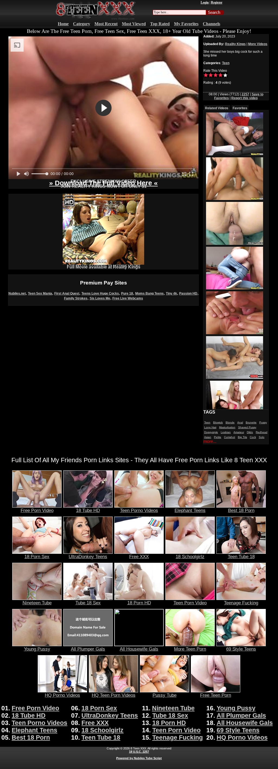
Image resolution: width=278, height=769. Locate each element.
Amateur (238, 432)
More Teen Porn (190, 649)
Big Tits (242, 437)
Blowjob (218, 422)
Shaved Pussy (247, 427)
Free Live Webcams (127, 298)
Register (216, 2)
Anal (240, 422)
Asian (207, 437)
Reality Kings (235, 44)
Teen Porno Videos (139, 510)
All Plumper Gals (88, 649)
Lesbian (226, 432)
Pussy (263, 422)
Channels (211, 23)
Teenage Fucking (241, 602)
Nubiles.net (17, 293)
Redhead (261, 432)
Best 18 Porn (241, 510)
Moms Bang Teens (149, 293)
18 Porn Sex (36, 556)
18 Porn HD (139, 602)
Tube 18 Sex (88, 602)
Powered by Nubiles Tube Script (139, 758)
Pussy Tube (164, 695)
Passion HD (188, 293)
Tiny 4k (171, 293)
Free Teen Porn (215, 695)
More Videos (257, 44)
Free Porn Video (37, 510)
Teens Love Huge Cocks (100, 293)
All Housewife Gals (139, 649)
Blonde (230, 422)
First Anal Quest (66, 293)
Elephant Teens (190, 510)
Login (205, 2)
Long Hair (210, 427)
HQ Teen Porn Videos (113, 695)
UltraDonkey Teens (88, 556)
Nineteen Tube (37, 602)
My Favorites (186, 23)
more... (209, 441)
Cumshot (229, 437)
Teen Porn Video (190, 602)
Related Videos (216, 108)
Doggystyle (211, 432)
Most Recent (106, 23)
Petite (217, 437)
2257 (245, 94)
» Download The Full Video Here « (103, 183)
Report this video (244, 98)
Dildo (250, 432)
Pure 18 (127, 293)
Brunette (251, 422)
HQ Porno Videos (62, 695)
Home (63, 23)
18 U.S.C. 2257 (139, 751)
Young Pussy (37, 649)
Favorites (240, 108)
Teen (225, 63)
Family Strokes (75, 298)
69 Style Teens (241, 649)
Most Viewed (134, 23)
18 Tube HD (88, 510)
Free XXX (139, 556)
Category (81, 23)
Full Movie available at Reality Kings (103, 267)
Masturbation (227, 427)
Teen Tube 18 (241, 556)
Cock (253, 437)
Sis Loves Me (100, 298)
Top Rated (160, 23)
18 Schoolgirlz (190, 556)
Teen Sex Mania (40, 293)
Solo (261, 437)
